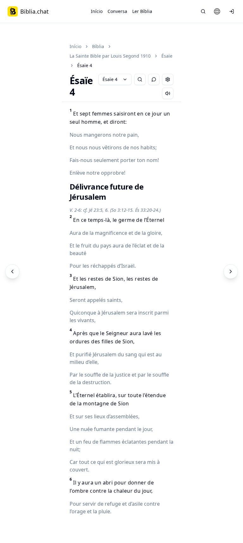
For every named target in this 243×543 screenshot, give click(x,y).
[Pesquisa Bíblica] (203, 11)
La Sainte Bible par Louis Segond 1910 (110, 56)
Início (97, 11)
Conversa (117, 11)
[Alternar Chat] (153, 79)
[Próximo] (230, 271)
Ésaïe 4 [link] (84, 65)
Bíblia (98, 46)
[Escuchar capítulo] (167, 93)
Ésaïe (166, 56)
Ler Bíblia (142, 11)
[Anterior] (12, 271)
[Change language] (217, 11)
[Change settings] (167, 79)
